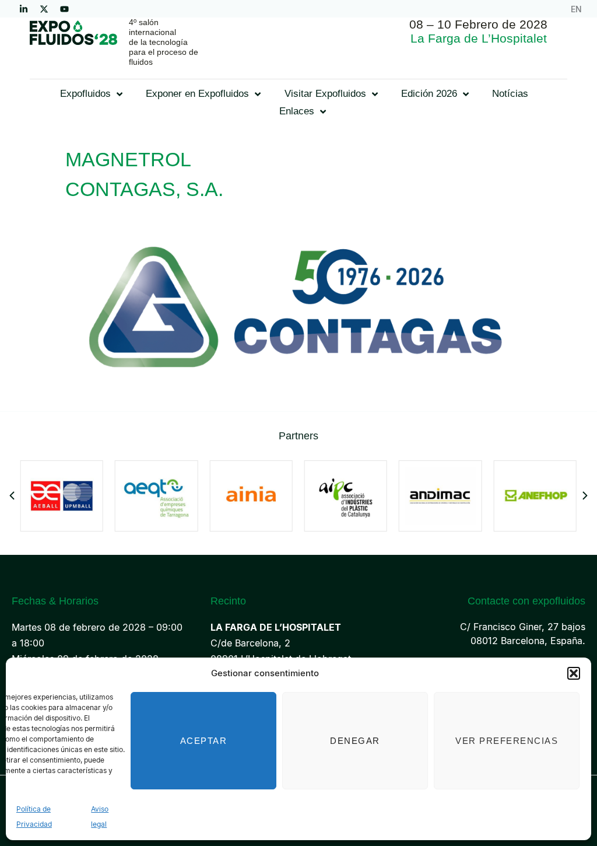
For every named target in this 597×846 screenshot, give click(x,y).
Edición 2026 (429, 93)
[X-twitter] (43, 9)
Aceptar (203, 741)
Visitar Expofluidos (325, 93)
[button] (574, 673)
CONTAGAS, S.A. (144, 189)
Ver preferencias (506, 741)
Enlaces (296, 111)
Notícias (510, 93)
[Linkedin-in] (23, 9)
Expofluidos (85, 93)
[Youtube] (64, 9)
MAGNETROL (128, 159)
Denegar (355, 741)
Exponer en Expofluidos (197, 93)
